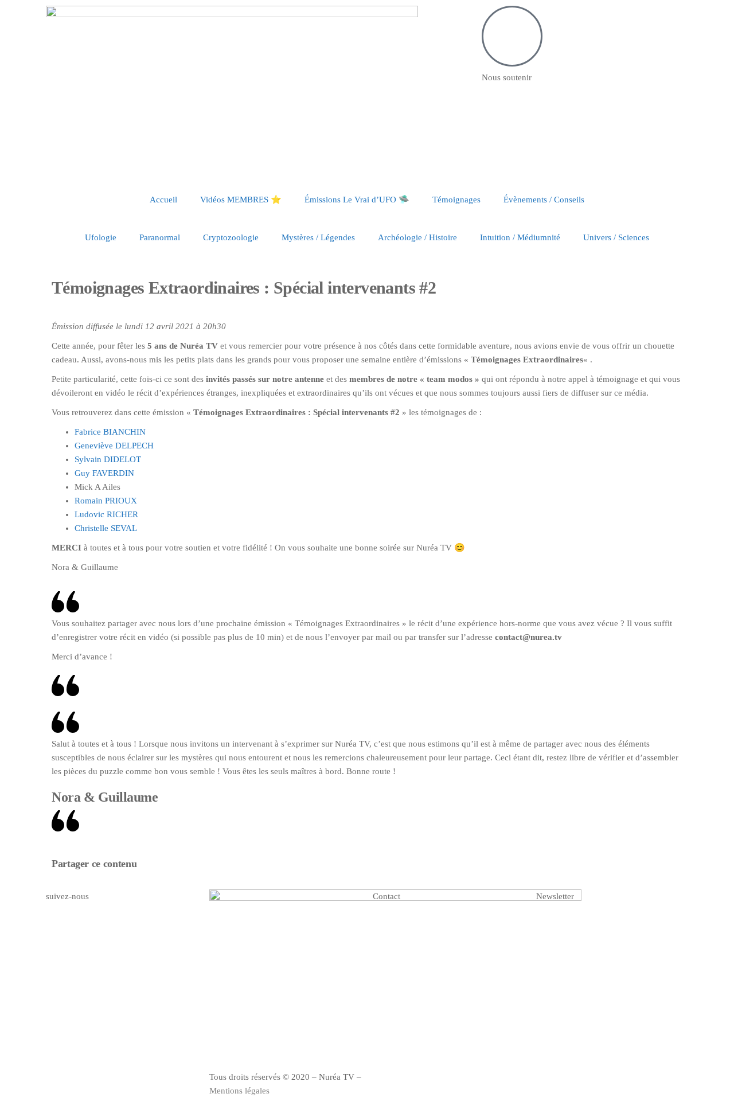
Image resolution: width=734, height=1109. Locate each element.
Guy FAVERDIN (104, 473)
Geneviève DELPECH (114, 445)
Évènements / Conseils (543, 199)
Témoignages (456, 199)
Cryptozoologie (231, 237)
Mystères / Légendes (318, 237)
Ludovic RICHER (106, 514)
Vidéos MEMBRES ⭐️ (241, 199)
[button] (376, 865)
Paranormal (159, 237)
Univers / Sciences (616, 237)
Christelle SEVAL (106, 528)
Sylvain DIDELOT (108, 459)
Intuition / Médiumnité (520, 237)
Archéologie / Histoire (417, 237)
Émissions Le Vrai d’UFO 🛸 (356, 199)
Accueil (163, 199)
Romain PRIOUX (106, 500)
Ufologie (100, 237)
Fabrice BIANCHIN (110, 431)
